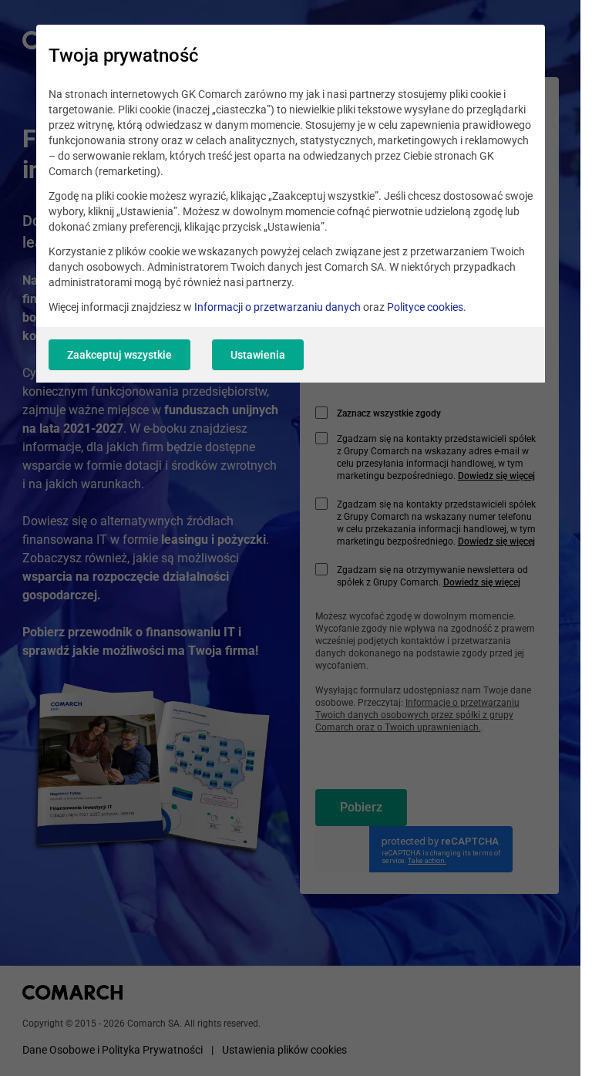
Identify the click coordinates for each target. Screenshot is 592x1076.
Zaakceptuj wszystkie (119, 355)
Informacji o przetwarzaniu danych (277, 307)
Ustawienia (257, 355)
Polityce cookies (425, 307)
